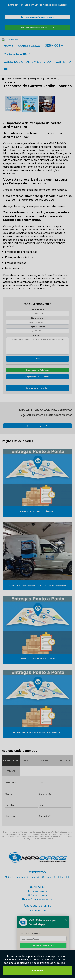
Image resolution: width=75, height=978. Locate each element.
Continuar (37, 970)
